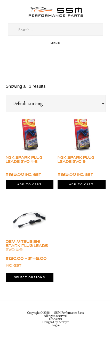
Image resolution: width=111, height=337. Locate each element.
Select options (29, 277)
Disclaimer (55, 319)
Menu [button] (56, 43)
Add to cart (29, 184)
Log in (56, 325)
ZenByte (64, 322)
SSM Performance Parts (55, 12)
